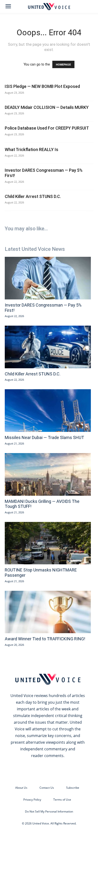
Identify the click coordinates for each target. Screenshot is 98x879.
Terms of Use (62, 800)
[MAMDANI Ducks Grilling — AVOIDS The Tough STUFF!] (48, 474)
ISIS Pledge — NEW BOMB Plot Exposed (42, 86)
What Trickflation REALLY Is (31, 149)
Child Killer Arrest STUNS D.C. (33, 196)
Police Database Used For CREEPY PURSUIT (47, 128)
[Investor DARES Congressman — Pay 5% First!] (48, 278)
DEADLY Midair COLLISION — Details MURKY (47, 107)
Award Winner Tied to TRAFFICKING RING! (45, 638)
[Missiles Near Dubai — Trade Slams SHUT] (48, 410)
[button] (8, 6)
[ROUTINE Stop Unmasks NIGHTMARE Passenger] (48, 543)
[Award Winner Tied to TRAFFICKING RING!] (48, 612)
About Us (21, 788)
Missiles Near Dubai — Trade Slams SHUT (44, 437)
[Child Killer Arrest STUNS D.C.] (48, 347)
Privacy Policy (32, 800)
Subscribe (72, 788)
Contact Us (46, 788)
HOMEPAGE (63, 64)
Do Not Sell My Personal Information (49, 811)
